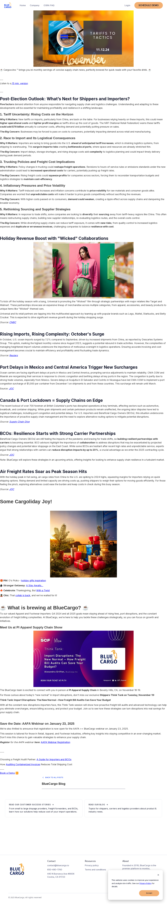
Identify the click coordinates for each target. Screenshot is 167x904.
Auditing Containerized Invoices (23, 764)
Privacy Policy (145, 883)
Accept (149, 893)
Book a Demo (7, 773)
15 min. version (19, 83)
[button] (34, 5)
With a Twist (43, 590)
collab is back (22, 595)
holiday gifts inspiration (33, 580)
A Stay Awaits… (34, 585)
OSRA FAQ (49, 5)
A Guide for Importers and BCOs (54, 759)
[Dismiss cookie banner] (158, 875)
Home (23, 5)
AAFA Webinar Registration (55, 742)
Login (127, 5)
